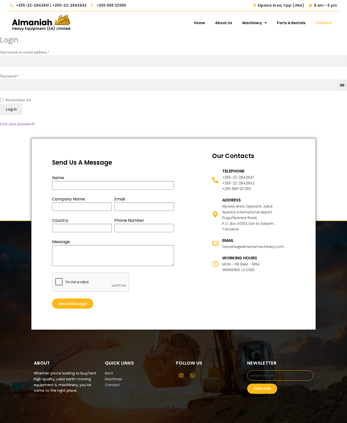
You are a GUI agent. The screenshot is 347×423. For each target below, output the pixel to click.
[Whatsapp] (192, 375)
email (228, 240)
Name (58, 178)
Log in (11, 109)
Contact (324, 22)
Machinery (252, 22)
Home (199, 22)
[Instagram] (181, 375)
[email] (215, 243)
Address (231, 200)
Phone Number (129, 220)
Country (60, 220)
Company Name (68, 199)
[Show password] (342, 85)
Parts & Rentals (291, 22)
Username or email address (32, 52)
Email (119, 199)
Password (17, 76)
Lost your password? (17, 123)
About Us (223, 22)
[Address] (215, 214)
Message (61, 242)
